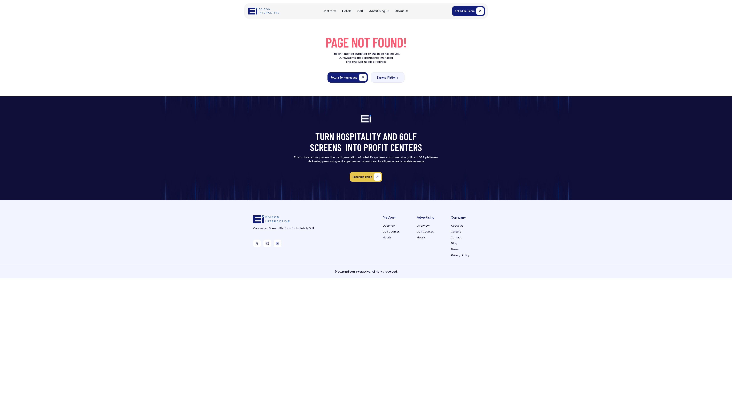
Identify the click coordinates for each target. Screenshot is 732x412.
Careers (456, 231)
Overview (389, 225)
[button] (379, 11)
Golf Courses (391, 231)
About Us (401, 11)
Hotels (346, 11)
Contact (456, 237)
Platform (330, 11)
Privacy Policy (460, 255)
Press (455, 249)
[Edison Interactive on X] (257, 243)
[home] (263, 11)
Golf (360, 11)
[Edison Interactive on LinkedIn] (277, 243)
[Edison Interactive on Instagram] (267, 243)
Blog (454, 243)
